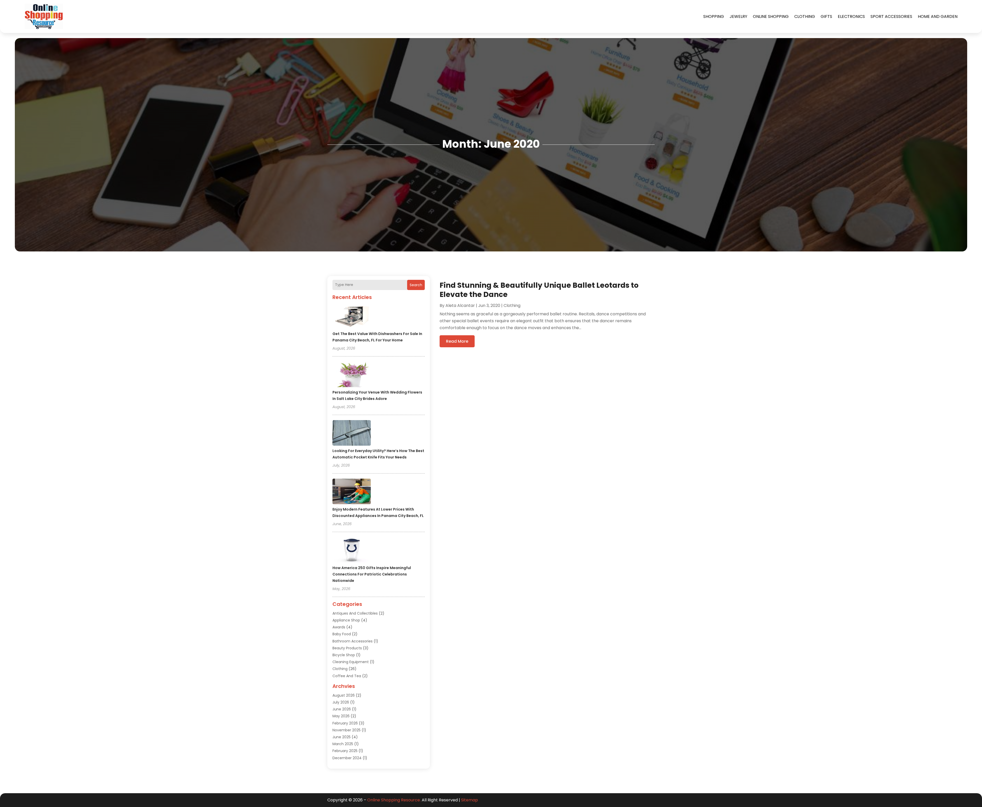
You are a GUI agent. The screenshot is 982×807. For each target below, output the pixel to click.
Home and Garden (937, 16)
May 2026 (341, 716)
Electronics (851, 16)
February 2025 (345, 750)
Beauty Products (347, 648)
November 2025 (346, 730)
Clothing (804, 16)
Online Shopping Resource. (394, 800)
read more (457, 341)
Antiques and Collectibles (355, 613)
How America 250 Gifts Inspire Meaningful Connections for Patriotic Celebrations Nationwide (371, 574)
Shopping (713, 16)
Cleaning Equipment (350, 661)
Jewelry (738, 16)
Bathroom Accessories (352, 641)
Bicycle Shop (343, 655)
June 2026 (341, 709)
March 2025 (342, 743)
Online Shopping (771, 16)
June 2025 (341, 737)
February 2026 (345, 723)
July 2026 (340, 702)
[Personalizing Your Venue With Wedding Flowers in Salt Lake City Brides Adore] (351, 375)
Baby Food (341, 634)
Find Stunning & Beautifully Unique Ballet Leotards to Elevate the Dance (539, 289)
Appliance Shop (346, 620)
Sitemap (469, 800)
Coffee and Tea (346, 675)
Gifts (826, 16)
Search (416, 284)
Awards (338, 627)
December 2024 (347, 757)
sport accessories (891, 16)
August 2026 (343, 695)
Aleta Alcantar (460, 305)
